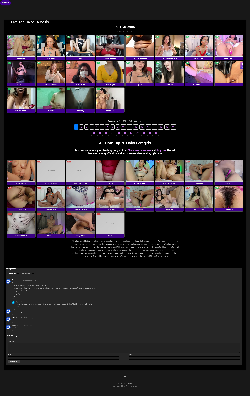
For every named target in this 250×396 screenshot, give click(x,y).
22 (106, 133)
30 (156, 133)
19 (87, 133)
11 (130, 127)
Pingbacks (29, 273)
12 (136, 127)
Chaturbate (133, 150)
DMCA (120, 384)
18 (173, 127)
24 (119, 133)
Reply (13, 298)
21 (100, 133)
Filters (6, 3)
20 (94, 133)
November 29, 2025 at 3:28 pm (25, 318)
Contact (129, 384)
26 (131, 133)
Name (10, 354)
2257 (124, 384)
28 (144, 133)
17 (167, 127)
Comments (14, 273)
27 (137, 133)
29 (150, 133)
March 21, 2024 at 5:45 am (29, 302)
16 (161, 127)
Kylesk (18, 302)
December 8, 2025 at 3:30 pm (26, 326)
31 (162, 133)
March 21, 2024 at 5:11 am (29, 280)
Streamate (145, 150)
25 (125, 133)
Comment (11, 341)
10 (123, 127)
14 (148, 127)
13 (142, 127)
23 (112, 133)
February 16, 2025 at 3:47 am (26, 310)
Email (131, 354)
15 (155, 127)
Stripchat (161, 150)
